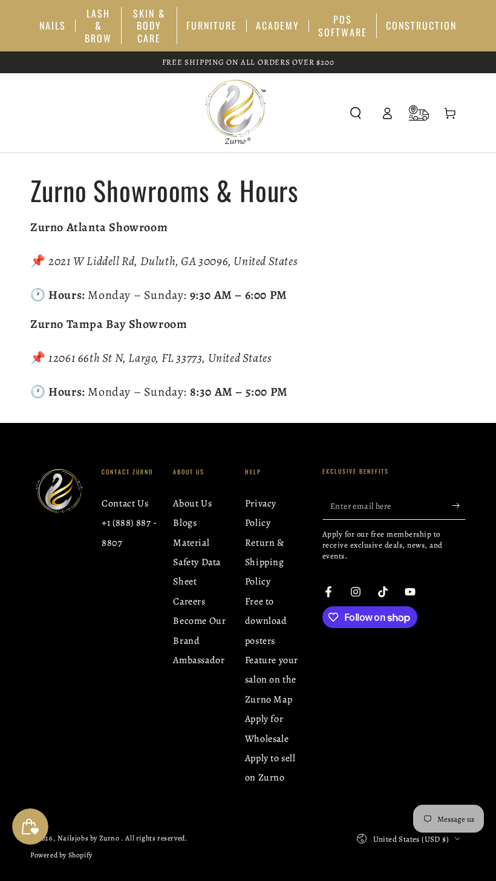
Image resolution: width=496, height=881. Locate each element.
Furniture (211, 25)
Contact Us (125, 503)
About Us (192, 503)
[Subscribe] (459, 506)
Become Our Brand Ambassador (199, 640)
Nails (52, 25)
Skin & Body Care (149, 25)
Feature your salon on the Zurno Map (271, 679)
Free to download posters (266, 621)
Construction (421, 25)
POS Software (342, 25)
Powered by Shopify (61, 855)
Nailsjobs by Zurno (89, 838)
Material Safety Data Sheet (197, 562)
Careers (189, 601)
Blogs (185, 522)
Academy (277, 25)
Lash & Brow (98, 25)
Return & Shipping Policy (264, 562)
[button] (355, 113)
